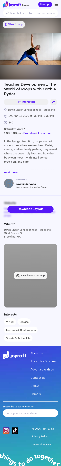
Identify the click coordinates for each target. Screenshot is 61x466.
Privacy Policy (39, 436)
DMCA (34, 385)
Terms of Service (41, 444)
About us (36, 353)
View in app (15, 24)
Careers (35, 394)
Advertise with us (42, 369)
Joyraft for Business (43, 361)
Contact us (37, 377)
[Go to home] (12, 4)
